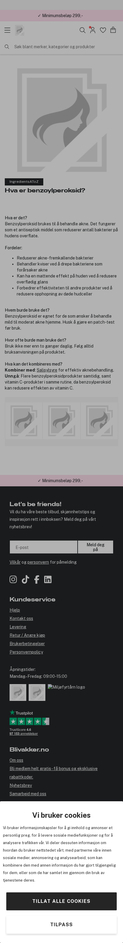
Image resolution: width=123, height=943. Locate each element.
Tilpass (61, 924)
